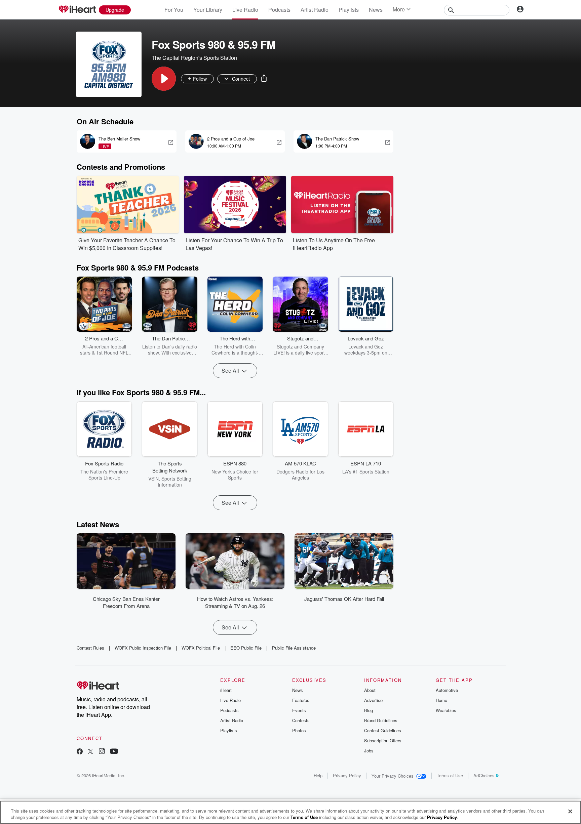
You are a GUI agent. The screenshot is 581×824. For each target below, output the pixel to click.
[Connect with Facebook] (80, 752)
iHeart (226, 690)
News (376, 9)
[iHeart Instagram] (102, 752)
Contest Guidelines (382, 730)
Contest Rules (90, 648)
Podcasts (279, 9)
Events (299, 710)
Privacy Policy (347, 775)
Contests (301, 720)
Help (318, 775)
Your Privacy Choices (393, 776)
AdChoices (484, 775)
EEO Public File (246, 648)
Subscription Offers (382, 740)
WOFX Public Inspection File (143, 648)
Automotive (447, 690)
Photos (299, 730)
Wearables (446, 710)
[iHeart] (77, 9)
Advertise (373, 700)
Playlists (349, 9)
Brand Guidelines (380, 720)
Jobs (369, 750)
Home (441, 700)
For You (173, 9)
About (370, 690)
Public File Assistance (294, 648)
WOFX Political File (201, 648)
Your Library (207, 9)
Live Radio (245, 9)
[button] (164, 79)
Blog (368, 710)
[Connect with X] (90, 752)
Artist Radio (314, 9)
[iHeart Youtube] (114, 752)
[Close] (570, 811)
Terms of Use (450, 775)
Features (300, 700)
